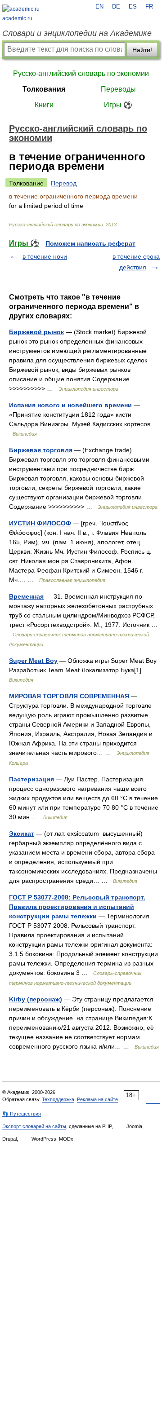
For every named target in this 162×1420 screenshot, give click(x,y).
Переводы (118, 89)
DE (116, 7)
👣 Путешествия (21, 1113)
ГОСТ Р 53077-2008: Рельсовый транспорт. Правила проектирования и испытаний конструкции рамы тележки (77, 907)
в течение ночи (44, 256)
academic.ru (17, 18)
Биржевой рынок (36, 331)
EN (99, 7)
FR (149, 7)
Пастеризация (31, 779)
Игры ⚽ (118, 105)
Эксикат (21, 833)
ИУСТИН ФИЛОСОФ (40, 523)
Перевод (63, 183)
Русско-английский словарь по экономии (81, 73)
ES (133, 7)
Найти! (142, 49)
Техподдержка (58, 1099)
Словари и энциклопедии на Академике (77, 33)
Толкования (43, 89)
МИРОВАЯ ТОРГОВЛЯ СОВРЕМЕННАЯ (69, 696)
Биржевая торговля (40, 450)
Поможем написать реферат (90, 243)
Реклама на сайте (97, 1099)
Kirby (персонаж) (35, 999)
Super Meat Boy (33, 660)
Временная (26, 596)
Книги (44, 105)
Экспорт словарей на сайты (34, 1126)
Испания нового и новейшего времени (70, 405)
